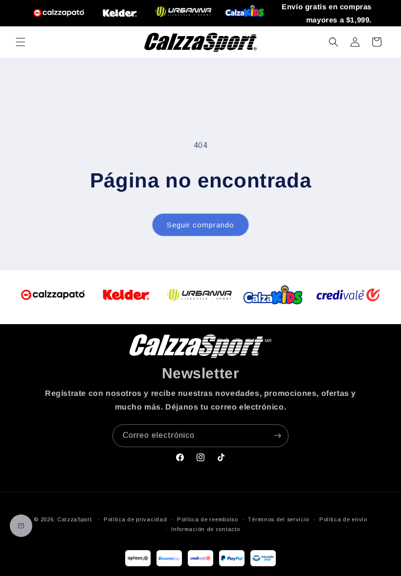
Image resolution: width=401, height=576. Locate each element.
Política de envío (343, 519)
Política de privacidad (135, 519)
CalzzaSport (74, 519)
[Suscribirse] (277, 435)
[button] (20, 42)
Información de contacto (205, 529)
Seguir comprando (200, 225)
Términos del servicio (278, 519)
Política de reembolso (207, 519)
